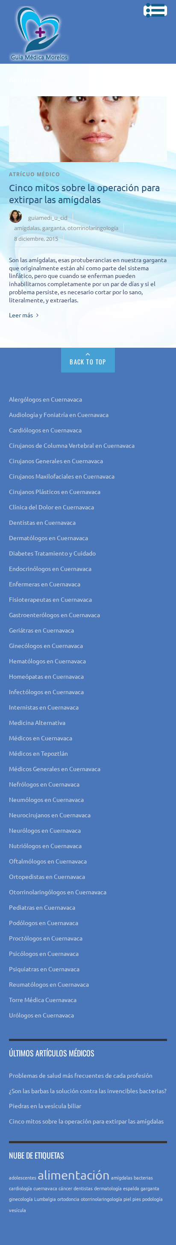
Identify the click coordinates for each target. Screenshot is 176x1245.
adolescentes (22, 1177)
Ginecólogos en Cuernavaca (46, 645)
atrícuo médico (34, 174)
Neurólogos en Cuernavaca (45, 830)
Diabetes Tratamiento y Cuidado (52, 553)
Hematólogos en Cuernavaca (47, 661)
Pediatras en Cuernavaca (42, 907)
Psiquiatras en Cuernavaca (44, 969)
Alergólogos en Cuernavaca (45, 399)
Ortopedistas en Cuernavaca (47, 876)
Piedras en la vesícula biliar (45, 1105)
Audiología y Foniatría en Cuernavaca (59, 414)
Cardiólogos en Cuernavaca (45, 430)
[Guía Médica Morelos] (39, 54)
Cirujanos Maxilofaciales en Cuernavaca (61, 476)
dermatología (108, 1188)
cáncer (65, 1188)
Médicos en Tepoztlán (38, 753)
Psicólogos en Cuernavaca (44, 953)
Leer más (21, 315)
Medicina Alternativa (37, 722)
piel (127, 1198)
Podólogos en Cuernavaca (43, 922)
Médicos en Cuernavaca (40, 738)
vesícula (17, 1210)
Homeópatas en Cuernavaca (46, 676)
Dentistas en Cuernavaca (42, 522)
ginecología (21, 1198)
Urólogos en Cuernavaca (41, 1015)
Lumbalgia (45, 1198)
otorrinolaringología (92, 228)
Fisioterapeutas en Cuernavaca (50, 599)
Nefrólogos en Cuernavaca (44, 784)
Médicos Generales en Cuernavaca (54, 768)
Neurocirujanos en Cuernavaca (50, 815)
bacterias (143, 1177)
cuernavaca (45, 1188)
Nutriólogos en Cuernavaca (45, 845)
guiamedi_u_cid (47, 218)
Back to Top (88, 361)
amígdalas (27, 228)
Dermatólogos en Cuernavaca (48, 537)
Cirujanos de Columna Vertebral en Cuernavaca (72, 445)
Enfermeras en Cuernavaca (44, 584)
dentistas (83, 1188)
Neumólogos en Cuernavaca (46, 799)
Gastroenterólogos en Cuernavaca (54, 614)
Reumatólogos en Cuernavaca (49, 984)
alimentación (74, 1175)
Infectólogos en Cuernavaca (46, 691)
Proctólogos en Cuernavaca (45, 938)
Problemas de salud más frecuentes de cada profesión (81, 1075)
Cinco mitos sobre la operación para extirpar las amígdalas (86, 1121)
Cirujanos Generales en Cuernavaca (56, 460)
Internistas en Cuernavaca (44, 707)
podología (152, 1198)
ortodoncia (68, 1198)
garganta (53, 228)
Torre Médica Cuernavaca (42, 999)
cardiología (20, 1188)
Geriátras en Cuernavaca (41, 630)
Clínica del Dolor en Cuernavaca (51, 507)
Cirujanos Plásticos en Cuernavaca (54, 491)
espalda (131, 1188)
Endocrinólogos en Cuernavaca (50, 568)
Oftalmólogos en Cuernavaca (48, 861)
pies (136, 1198)
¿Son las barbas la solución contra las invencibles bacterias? (88, 1090)
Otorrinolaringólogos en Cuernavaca (57, 892)
